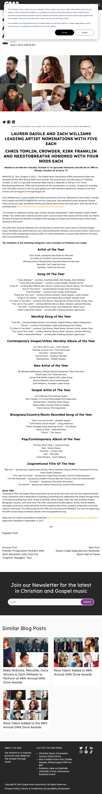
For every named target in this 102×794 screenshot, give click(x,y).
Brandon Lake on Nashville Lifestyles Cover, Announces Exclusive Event (54, 771)
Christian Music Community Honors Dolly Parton (53, 755)
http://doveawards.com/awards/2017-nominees (40, 206)
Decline (85, 32)
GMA (13, 41)
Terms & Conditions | (33, 788)
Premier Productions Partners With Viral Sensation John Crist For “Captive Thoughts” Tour (23, 554)
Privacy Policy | (13, 788)
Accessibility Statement (57, 788)
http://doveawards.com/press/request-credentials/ (73, 517)
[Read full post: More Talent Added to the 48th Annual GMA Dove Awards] (25, 705)
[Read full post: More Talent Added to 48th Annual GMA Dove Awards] (76, 652)
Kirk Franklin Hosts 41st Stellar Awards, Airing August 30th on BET (55, 762)
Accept (64, 32)
